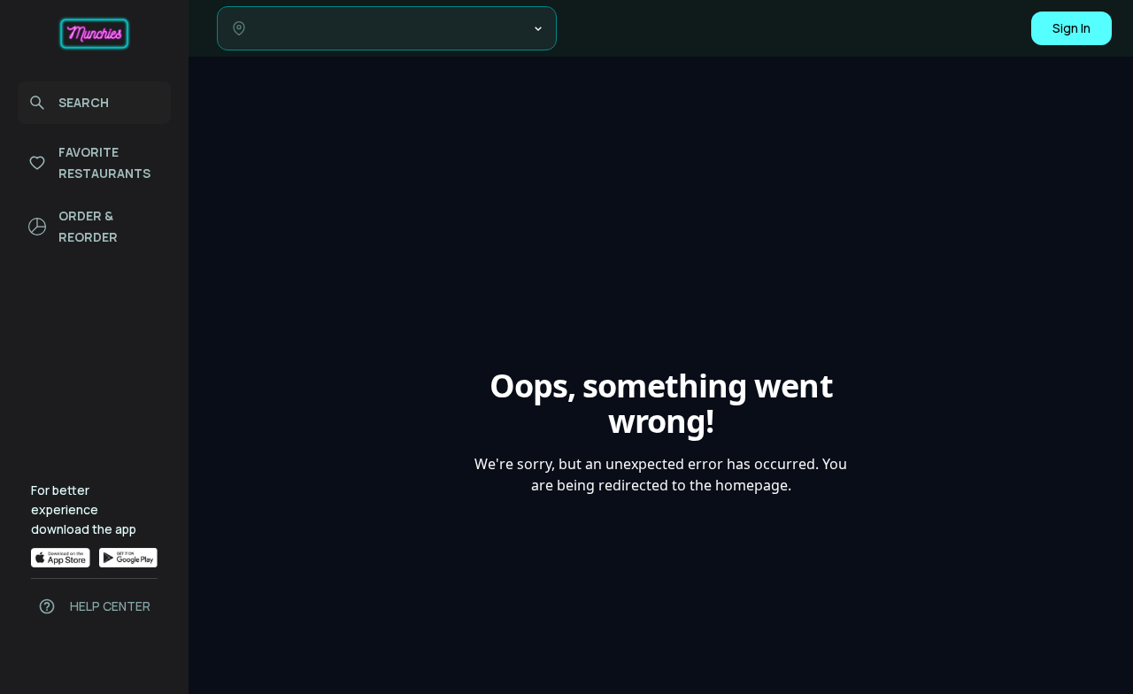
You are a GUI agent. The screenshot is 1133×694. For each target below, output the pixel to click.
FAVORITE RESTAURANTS (104, 162)
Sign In (1071, 27)
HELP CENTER (110, 606)
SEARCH (83, 102)
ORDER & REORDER (88, 226)
